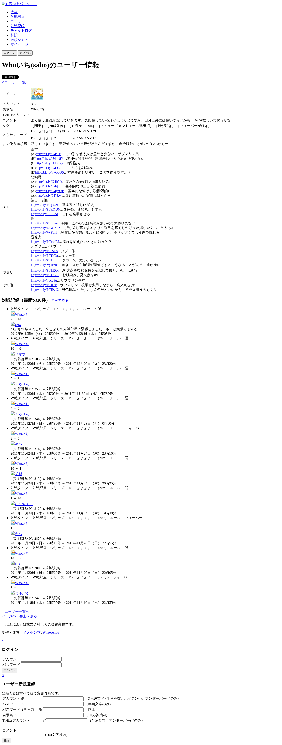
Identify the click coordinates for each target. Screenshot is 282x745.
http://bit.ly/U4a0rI (48, 154)
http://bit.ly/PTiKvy (44, 223)
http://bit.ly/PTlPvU (44, 290)
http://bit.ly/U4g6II (49, 186)
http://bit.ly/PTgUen (45, 205)
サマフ (20, 354)
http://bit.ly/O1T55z (44, 214)
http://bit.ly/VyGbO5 (49, 172)
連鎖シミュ (19, 40)
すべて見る (60, 300)
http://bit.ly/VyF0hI (44, 232)
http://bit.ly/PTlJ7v (44, 285)
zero (18, 325)
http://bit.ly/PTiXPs (44, 251)
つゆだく (22, 593)
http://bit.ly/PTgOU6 (45, 209)
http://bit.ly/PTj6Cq (44, 255)
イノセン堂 (32, 632)
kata (18, 564)
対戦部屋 (18, 16)
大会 (14, 12)
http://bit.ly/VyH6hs (44, 265)
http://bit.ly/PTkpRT (45, 260)
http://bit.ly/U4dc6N (49, 158)
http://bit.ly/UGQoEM (46, 228)
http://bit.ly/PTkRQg (45, 270)
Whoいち (22, 314)
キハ (18, 444)
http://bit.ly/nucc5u (44, 280)
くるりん (22, 384)
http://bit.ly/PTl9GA (45, 275)
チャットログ (21, 30)
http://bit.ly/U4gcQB (50, 191)
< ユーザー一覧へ (15, 82)
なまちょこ (24, 504)
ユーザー (18, 21)
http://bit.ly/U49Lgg (49, 163)
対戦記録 (18, 26)
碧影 (18, 474)
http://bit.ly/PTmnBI (45, 242)
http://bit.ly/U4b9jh (49, 181)
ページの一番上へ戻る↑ (20, 616)
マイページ (19, 44)
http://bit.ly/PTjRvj (49, 195)
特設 (14, 35)
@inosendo (51, 632)
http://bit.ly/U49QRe (50, 168)
